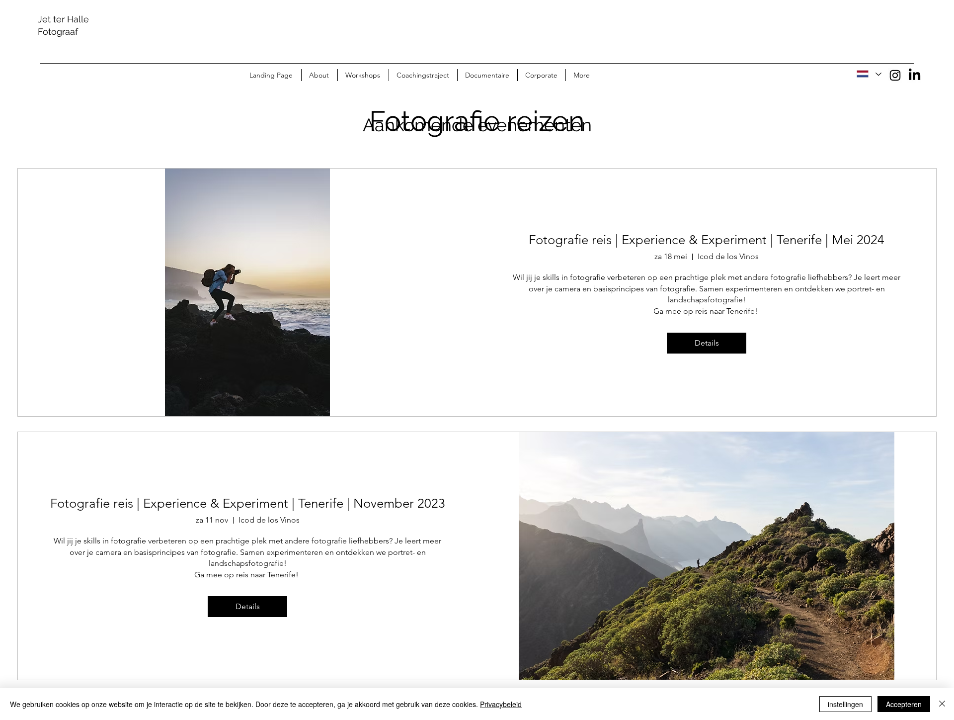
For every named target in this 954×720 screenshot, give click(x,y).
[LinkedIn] (914, 75)
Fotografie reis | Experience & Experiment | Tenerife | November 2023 (247, 503)
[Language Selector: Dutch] (868, 74)
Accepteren (904, 704)
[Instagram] (895, 75)
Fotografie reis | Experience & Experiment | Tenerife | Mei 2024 (706, 240)
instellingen (845, 704)
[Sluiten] (942, 704)
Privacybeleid (501, 704)
